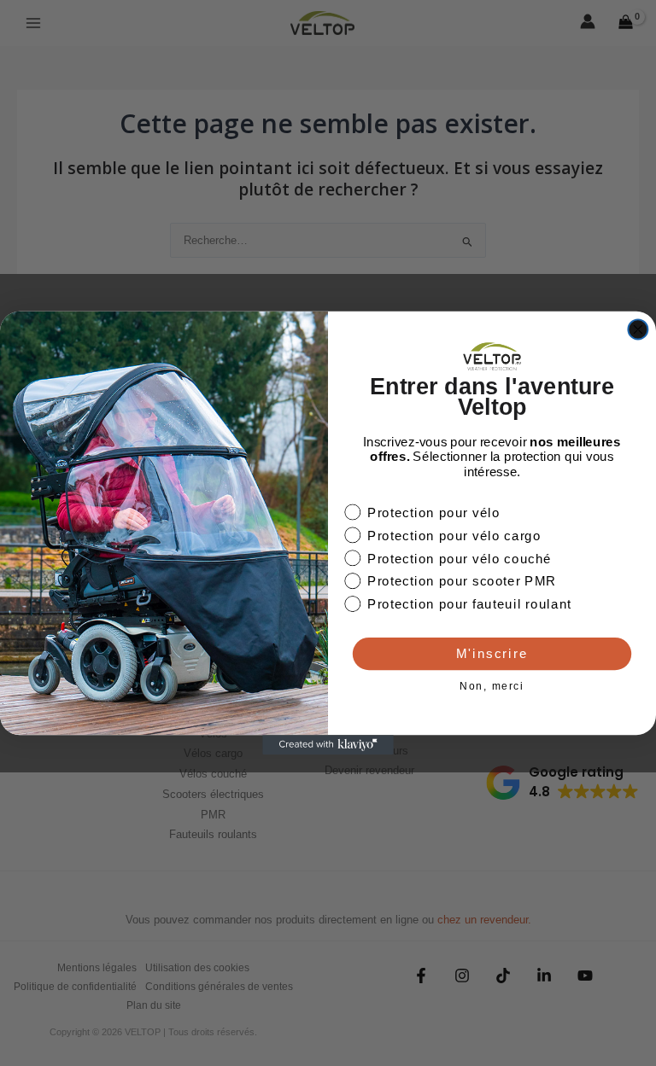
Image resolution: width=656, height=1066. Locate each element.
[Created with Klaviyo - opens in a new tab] (328, 744)
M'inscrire (492, 654)
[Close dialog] (637, 330)
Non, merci (492, 686)
